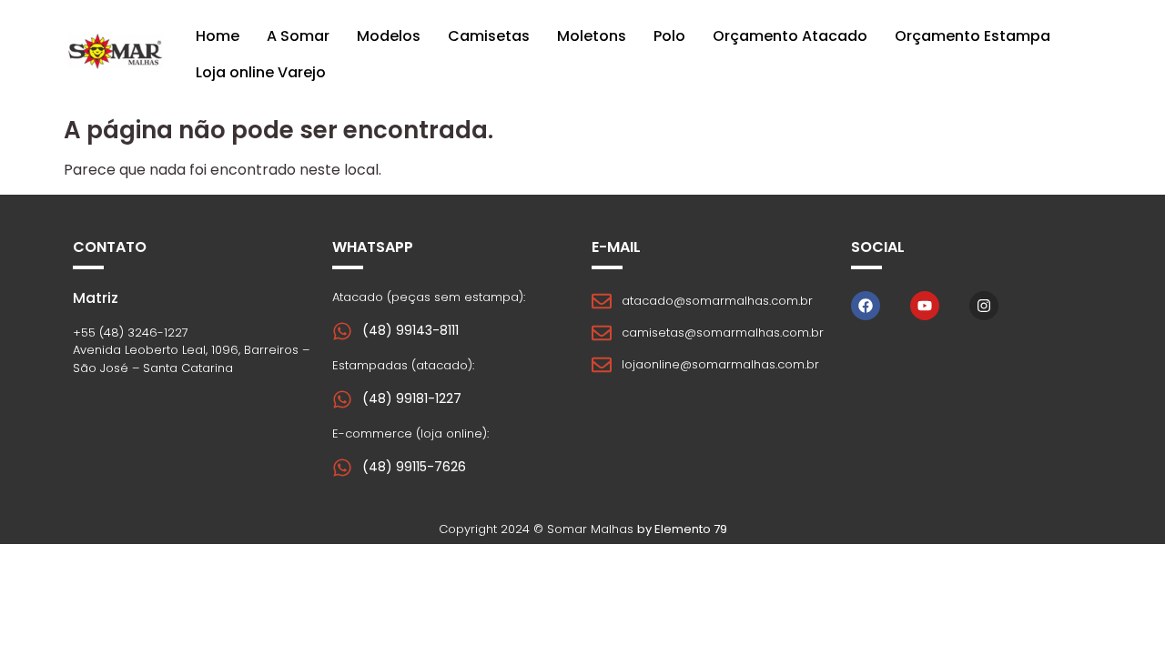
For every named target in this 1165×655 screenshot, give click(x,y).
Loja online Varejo (261, 72)
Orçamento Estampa (972, 35)
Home (217, 35)
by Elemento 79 (682, 529)
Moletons (591, 35)
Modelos (388, 35)
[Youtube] (924, 305)
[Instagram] (983, 305)
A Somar (298, 35)
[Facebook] (865, 305)
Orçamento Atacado (790, 35)
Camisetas (489, 35)
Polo (669, 35)
